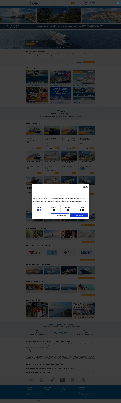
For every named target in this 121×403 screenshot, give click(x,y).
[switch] (53, 210)
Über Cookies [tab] (79, 190)
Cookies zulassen (79, 215)
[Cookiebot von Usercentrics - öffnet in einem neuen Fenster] (82, 187)
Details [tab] (60, 190)
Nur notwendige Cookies (60, 215)
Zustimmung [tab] (41, 190)
